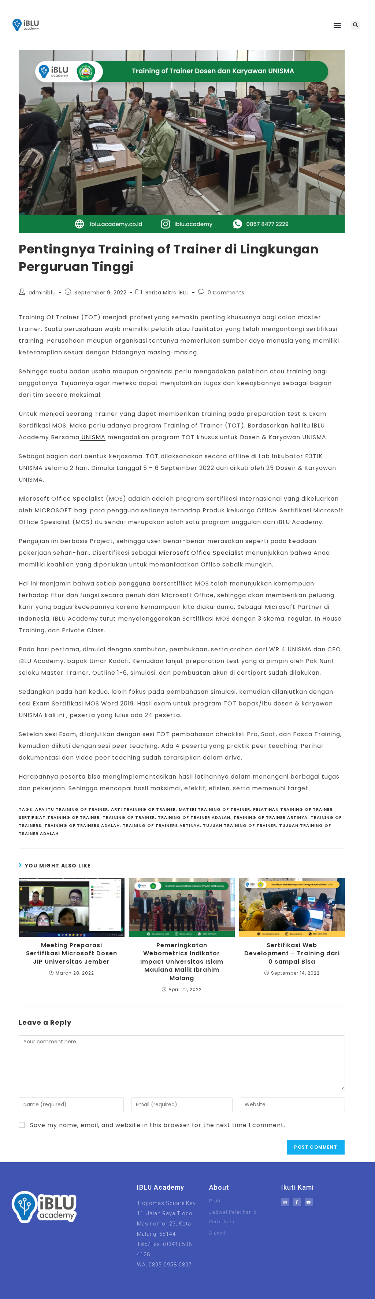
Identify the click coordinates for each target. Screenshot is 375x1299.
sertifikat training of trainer (59, 817)
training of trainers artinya (161, 825)
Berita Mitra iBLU (167, 292)
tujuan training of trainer (239, 825)
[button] (337, 25)
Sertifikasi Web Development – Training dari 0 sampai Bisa (292, 953)
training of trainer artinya (270, 817)
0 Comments (226, 292)
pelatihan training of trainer (293, 809)
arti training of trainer (143, 809)
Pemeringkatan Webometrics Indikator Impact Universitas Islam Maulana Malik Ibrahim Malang (181, 961)
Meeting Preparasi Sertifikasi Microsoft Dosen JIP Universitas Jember (71, 953)
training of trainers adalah (82, 825)
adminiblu (42, 292)
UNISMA (92, 437)
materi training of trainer (214, 809)
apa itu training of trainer (71, 809)
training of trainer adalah (194, 817)
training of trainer (129, 817)
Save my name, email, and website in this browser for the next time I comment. (157, 1125)
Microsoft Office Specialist (202, 553)
